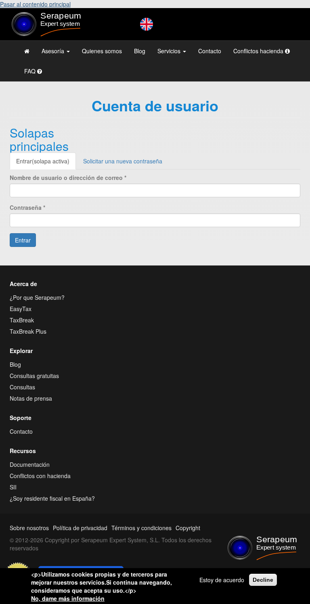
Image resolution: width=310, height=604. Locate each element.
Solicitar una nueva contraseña (122, 161)
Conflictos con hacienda (40, 476)
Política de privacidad (80, 528)
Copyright (188, 528)
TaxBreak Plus (28, 331)
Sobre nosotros (29, 528)
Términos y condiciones (141, 528)
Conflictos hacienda (259, 51)
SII (13, 487)
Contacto (209, 51)
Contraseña (27, 207)
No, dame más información (68, 598)
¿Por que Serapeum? (37, 297)
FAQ (30, 71)
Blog (139, 51)
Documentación (30, 464)
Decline (263, 580)
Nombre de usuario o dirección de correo (68, 177)
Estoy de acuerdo (221, 580)
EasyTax (20, 309)
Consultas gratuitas (34, 376)
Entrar (42, 161)
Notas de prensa (31, 398)
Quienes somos (102, 51)
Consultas (22, 387)
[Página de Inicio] (27, 51)
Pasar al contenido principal (35, 4)
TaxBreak (22, 320)
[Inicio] (54, 24)
